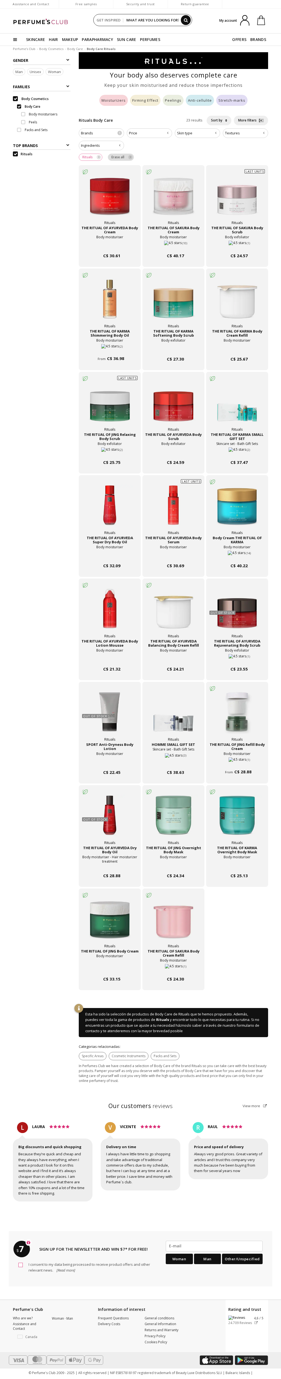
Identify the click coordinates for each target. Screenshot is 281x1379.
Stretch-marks (231, 100)
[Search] (186, 20)
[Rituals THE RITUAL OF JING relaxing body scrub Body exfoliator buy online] (110, 451)
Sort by (217, 120)
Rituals (162, 1019)
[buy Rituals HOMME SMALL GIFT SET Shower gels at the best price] (173, 716)
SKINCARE (35, 39)
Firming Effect (145, 100)
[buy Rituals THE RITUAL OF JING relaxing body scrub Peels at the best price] (109, 406)
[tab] (101, 133)
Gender (20, 60)
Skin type (184, 133)
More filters (247, 120)
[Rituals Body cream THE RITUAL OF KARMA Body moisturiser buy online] (237, 555)
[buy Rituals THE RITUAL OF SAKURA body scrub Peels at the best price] (237, 199)
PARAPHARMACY (97, 39)
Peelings (173, 100)
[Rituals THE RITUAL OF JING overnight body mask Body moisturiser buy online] (173, 865)
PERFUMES (150, 39)
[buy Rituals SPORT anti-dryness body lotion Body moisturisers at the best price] (109, 716)
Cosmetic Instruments (128, 1056)
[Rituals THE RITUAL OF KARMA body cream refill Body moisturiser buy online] (237, 348)
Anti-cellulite (200, 100)
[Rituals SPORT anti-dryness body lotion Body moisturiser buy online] (110, 761)
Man (19, 71)
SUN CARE (126, 39)
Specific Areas (92, 1056)
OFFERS (239, 39)
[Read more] (65, 1270)
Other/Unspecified (242, 1258)
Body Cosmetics (51, 49)
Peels (32, 122)
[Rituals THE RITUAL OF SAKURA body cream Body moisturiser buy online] (173, 245)
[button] (28, 1337)
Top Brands (25, 145)
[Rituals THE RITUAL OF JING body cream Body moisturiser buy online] (110, 968)
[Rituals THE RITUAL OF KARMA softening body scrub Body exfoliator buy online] (173, 348)
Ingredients (90, 145)
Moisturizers (114, 100)
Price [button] (133, 133)
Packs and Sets (165, 1056)
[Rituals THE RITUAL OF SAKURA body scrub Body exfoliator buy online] (237, 245)
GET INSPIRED (108, 20)
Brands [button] (100, 133)
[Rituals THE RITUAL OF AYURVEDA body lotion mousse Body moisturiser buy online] (110, 658)
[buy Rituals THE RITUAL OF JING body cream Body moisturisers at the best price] (109, 923)
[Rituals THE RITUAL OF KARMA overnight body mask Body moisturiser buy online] (237, 865)
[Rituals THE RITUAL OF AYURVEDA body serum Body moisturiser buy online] (173, 555)
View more (252, 1105)
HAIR (53, 39)
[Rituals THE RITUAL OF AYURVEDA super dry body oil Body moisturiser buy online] (110, 555)
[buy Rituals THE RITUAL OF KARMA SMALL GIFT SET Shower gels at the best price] (237, 406)
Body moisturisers (42, 114)
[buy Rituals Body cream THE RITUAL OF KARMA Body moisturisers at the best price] (237, 509)
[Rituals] (173, 60)
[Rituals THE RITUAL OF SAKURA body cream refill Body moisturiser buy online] (173, 968)
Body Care (75, 49)
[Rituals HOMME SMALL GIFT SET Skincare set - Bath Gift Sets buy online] (173, 761)
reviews (140, 1106)
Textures (232, 133)
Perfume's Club (24, 49)
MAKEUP (70, 39)
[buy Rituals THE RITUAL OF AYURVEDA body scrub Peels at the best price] (173, 406)
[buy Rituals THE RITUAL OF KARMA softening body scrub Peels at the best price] (173, 303)
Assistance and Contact (31, 4)
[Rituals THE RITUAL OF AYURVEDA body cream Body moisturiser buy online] (110, 245)
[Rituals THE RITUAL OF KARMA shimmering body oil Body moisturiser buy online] (110, 348)
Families (21, 86)
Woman (54, 71)
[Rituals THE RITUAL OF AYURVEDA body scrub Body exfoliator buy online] (173, 451)
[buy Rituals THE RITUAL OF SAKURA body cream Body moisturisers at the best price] (173, 199)
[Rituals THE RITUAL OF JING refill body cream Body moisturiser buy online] (237, 761)
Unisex (35, 71)
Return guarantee (195, 4)
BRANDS (258, 39)
